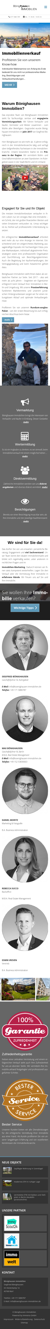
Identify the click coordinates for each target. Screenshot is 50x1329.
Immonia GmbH (29, 1315)
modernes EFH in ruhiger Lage (27, 1181)
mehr (26, 422)
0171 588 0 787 (15, 17)
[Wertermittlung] (25, 438)
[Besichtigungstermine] (25, 503)
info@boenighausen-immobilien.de (25, 1301)
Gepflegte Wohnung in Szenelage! (28, 1168)
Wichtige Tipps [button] (24, 608)
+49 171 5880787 (18, 1298)
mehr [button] (7, 319)
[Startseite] (25, 7)
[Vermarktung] (25, 404)
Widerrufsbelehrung (24, 1319)
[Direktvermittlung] (25, 472)
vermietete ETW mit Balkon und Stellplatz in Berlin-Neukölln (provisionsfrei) (30, 1197)
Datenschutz (39, 1319)
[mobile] (45, 7)
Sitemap (24, 1322)
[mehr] (25, 355)
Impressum (8, 1319)
